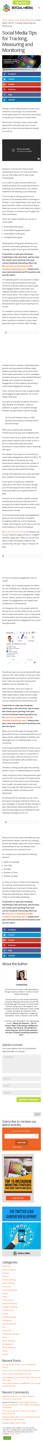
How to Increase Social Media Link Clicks (16, 1374)
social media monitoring (15, 532)
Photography (6, 1320)
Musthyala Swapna (9, 1417)
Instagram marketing (9, 1307)
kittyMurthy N (7, 1396)
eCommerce (6, 1287)
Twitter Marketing (8, 1341)
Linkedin (5, 1314)
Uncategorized (7, 1344)
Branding (5, 1273)
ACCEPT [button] (7, 1438)
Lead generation (8, 1310)
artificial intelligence (9, 1270)
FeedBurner (26, 1147)
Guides (4, 1297)
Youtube (5, 1354)
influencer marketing (9, 1303)
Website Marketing (9, 1347)
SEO (3, 1327)
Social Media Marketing (24, 20)
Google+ (5, 1293)
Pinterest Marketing (9, 1324)
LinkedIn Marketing (9, 1317)
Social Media (6, 1330)
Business (5, 1276)
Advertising (6, 1266)
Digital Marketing (8, 1283)
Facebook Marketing (9, 1290)
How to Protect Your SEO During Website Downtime (21, 1370)
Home (4, 20)
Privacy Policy (15, 1434)
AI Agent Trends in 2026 (17, 1423)
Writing (4, 1351)
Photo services (7, 1411)
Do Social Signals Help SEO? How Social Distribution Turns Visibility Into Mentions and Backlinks (21, 1405)
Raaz (4, 1423)
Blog (11, 20)
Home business (7, 1300)
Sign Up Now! (21, 2)
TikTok (4, 1337)
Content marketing (9, 1280)
